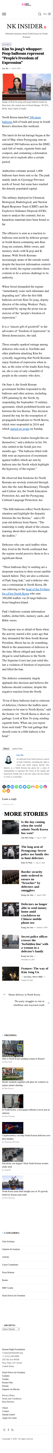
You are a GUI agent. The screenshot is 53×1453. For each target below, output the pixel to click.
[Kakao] (4, 791)
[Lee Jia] (8, 756)
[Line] (29, 787)
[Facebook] (12, 787)
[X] (4, 787)
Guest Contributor (10, 1264)
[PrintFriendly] (41, 787)
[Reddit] (8, 791)
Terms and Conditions (11, 1399)
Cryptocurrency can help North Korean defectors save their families (26, 1137)
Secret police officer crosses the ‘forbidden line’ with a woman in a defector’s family (34, 944)
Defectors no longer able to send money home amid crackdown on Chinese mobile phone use (34, 913)
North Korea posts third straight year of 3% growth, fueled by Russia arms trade (25, 1193)
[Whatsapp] (16, 787)
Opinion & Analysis (11, 1249)
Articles (5, 1257)
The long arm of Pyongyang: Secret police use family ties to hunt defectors (35, 852)
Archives (9, 1325)
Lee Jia (5, 68)
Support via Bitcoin (11, 1389)
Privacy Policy (8, 1395)
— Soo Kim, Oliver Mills (32, 977)
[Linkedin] (8, 787)
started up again (19, 429)
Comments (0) (8, 804)
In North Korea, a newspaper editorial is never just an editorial (26, 1111)
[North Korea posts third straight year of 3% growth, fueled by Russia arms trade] (12, 1183)
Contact (5, 1411)
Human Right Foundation (13, 1349)
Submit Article (8, 1414)
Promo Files (7, 1382)
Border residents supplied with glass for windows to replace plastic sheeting (25, 1083)
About (6, 749)
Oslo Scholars (8, 1241)
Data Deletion (8, 1402)
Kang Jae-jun (27, 895)
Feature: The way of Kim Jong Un (34, 970)
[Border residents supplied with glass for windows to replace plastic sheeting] (12, 1074)
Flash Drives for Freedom (13, 1295)
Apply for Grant (9, 1418)
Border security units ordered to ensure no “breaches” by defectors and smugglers (32, 881)
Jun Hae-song (27, 838)
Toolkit (5, 1379)
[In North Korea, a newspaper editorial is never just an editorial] (12, 1101)
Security (6, 44)
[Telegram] (20, 787)
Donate (5, 1386)
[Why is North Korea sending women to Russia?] (12, 1048)
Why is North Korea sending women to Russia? (23, 1059)
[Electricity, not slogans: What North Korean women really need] (12, 1155)
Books (5, 1280)
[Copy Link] (37, 787)
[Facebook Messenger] (24, 787)
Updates (5, 1376)
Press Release (8, 1272)
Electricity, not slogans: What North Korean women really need (25, 1165)
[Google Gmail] (33, 787)
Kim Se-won (26, 863)
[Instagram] (45, 787)
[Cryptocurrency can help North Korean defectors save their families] (12, 1128)
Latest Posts (17, 749)
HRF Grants (7, 1288)
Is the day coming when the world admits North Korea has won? (34, 827)
